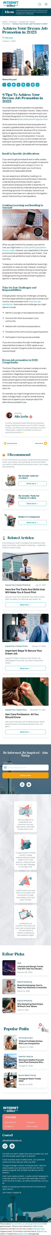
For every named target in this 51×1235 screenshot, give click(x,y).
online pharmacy (38, 1229)
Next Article (39, 443)
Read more (31, 483)
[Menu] (46, 4)
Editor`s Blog (32, 1126)
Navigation (9, 1126)
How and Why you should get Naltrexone (26, 1224)
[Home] (10, 4)
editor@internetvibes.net (12, 1140)
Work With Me (10, 1122)
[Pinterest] (28, 784)
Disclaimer (31, 1122)
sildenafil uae (41, 1231)
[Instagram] (22, 784)
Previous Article (12, 443)
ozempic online (22, 1234)
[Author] (30, 416)
